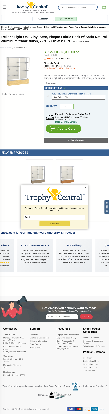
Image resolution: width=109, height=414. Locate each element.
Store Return (35, 344)
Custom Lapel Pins (91, 361)
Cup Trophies (88, 358)
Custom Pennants (90, 364)
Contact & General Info (39, 338)
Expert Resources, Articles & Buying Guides (67, 347)
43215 (67, 119)
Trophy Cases (13, 27)
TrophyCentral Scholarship (67, 335)
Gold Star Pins (89, 371)
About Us (34, 335)
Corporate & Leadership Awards (93, 342)
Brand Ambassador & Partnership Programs (65, 342)
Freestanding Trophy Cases (31, 27)
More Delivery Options (66, 122)
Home (3, 27)
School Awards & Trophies (94, 346)
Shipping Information (38, 341)
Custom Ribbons (90, 367)
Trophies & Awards (91, 338)
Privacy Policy (35, 347)
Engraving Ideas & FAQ (66, 338)
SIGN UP (86, 317)
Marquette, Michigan (12, 365)
